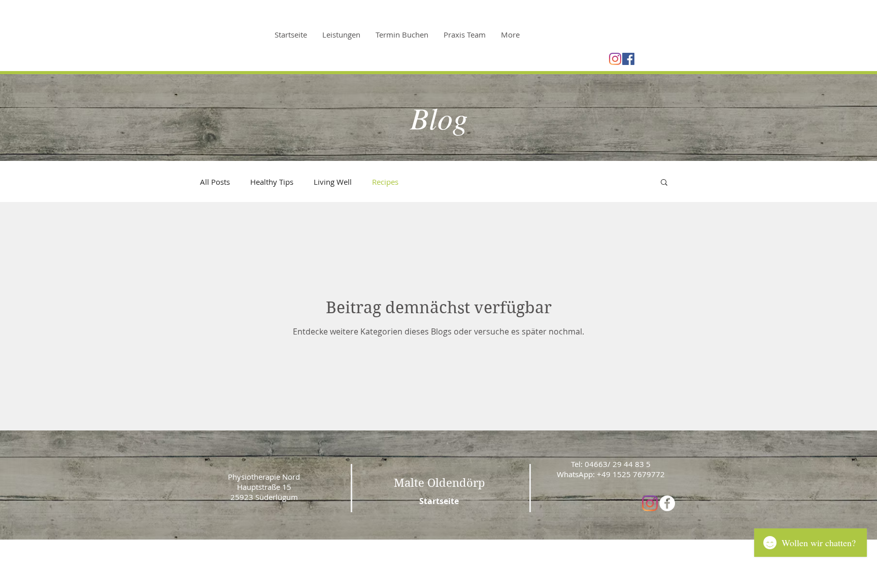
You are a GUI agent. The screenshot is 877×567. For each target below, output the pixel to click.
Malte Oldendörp (439, 482)
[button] (664, 183)
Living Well (333, 182)
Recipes (385, 182)
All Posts (215, 182)
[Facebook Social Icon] (628, 59)
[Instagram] (615, 59)
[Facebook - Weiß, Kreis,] (667, 503)
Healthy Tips (271, 182)
